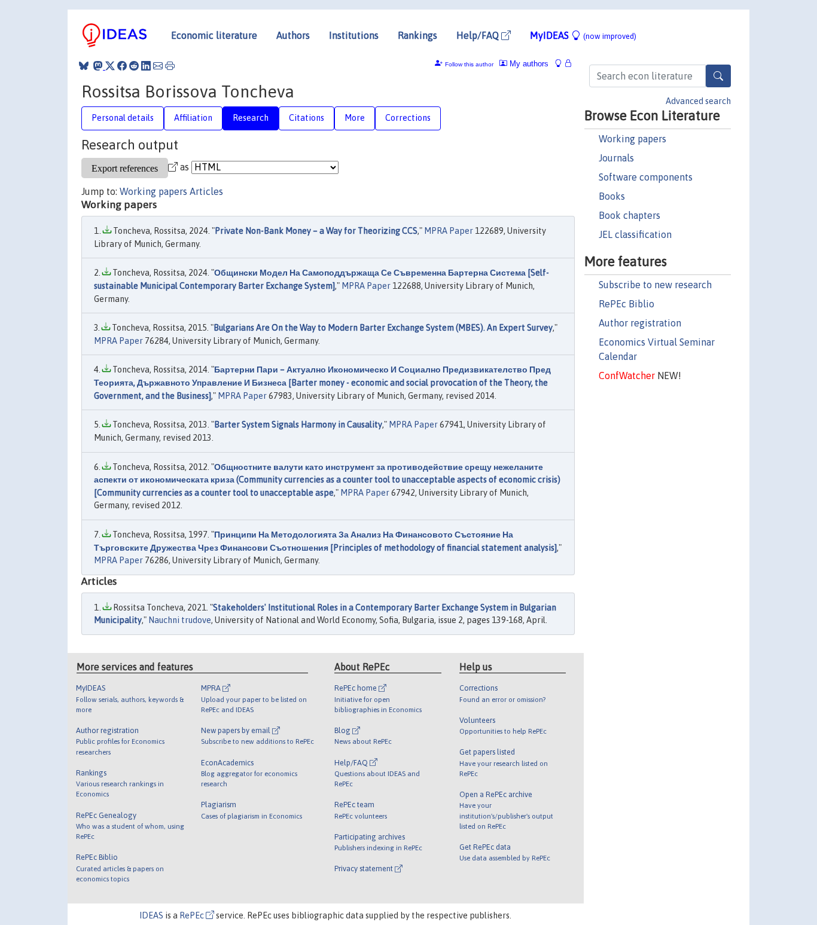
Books (612, 196)
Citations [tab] (306, 118)
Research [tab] (251, 118)
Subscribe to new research (655, 284)
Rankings (417, 35)
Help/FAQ (478, 35)
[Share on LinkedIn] (146, 65)
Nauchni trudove (179, 620)
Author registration (640, 323)
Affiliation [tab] (193, 118)
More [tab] (355, 118)
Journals (616, 157)
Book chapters (629, 215)
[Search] (718, 76)
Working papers (632, 138)
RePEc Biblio (626, 303)
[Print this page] (170, 65)
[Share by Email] (158, 65)
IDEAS (151, 915)
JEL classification (635, 234)
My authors (527, 63)
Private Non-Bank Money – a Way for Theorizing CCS (316, 231)
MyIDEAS (583, 35)
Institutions (354, 35)
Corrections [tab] (408, 118)
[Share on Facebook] (122, 65)
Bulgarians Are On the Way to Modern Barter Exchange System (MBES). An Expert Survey (383, 327)
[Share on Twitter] (110, 65)
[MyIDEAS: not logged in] (561, 63)
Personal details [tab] (123, 118)
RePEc (192, 915)
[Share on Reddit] (134, 65)
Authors (293, 35)
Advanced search (698, 101)
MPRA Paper (448, 231)
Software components (646, 177)
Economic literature (214, 35)
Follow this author (469, 64)
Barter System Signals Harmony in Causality (298, 424)
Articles (206, 191)
